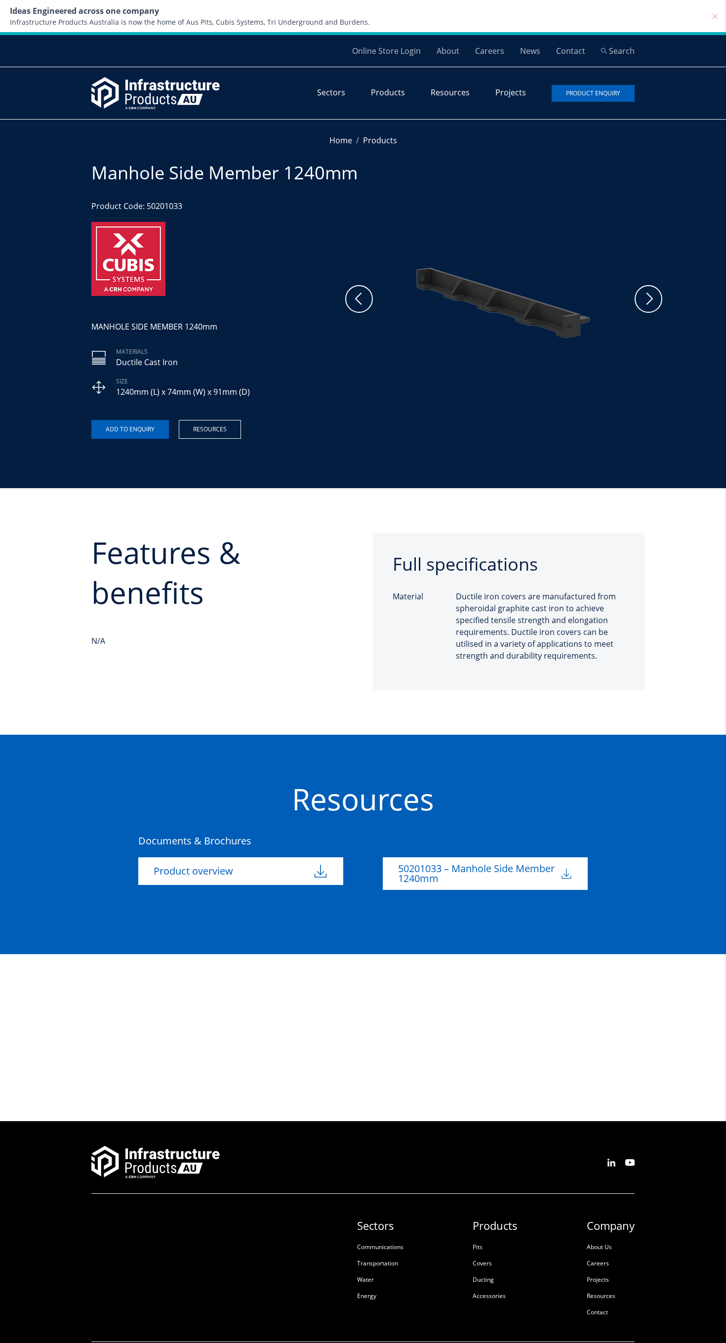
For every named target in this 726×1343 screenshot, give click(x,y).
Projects (510, 92)
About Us (599, 1247)
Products (388, 92)
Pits (478, 1247)
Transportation (377, 1263)
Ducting (483, 1279)
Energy (366, 1296)
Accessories (489, 1296)
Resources (450, 92)
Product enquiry (593, 93)
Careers (489, 50)
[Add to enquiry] (130, 429)
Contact (570, 50)
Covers (482, 1263)
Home (340, 140)
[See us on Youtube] (630, 1162)
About (448, 50)
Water (365, 1279)
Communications (380, 1247)
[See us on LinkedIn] (611, 1162)
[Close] (715, 16)
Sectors (331, 92)
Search (622, 50)
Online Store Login (386, 50)
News (530, 50)
